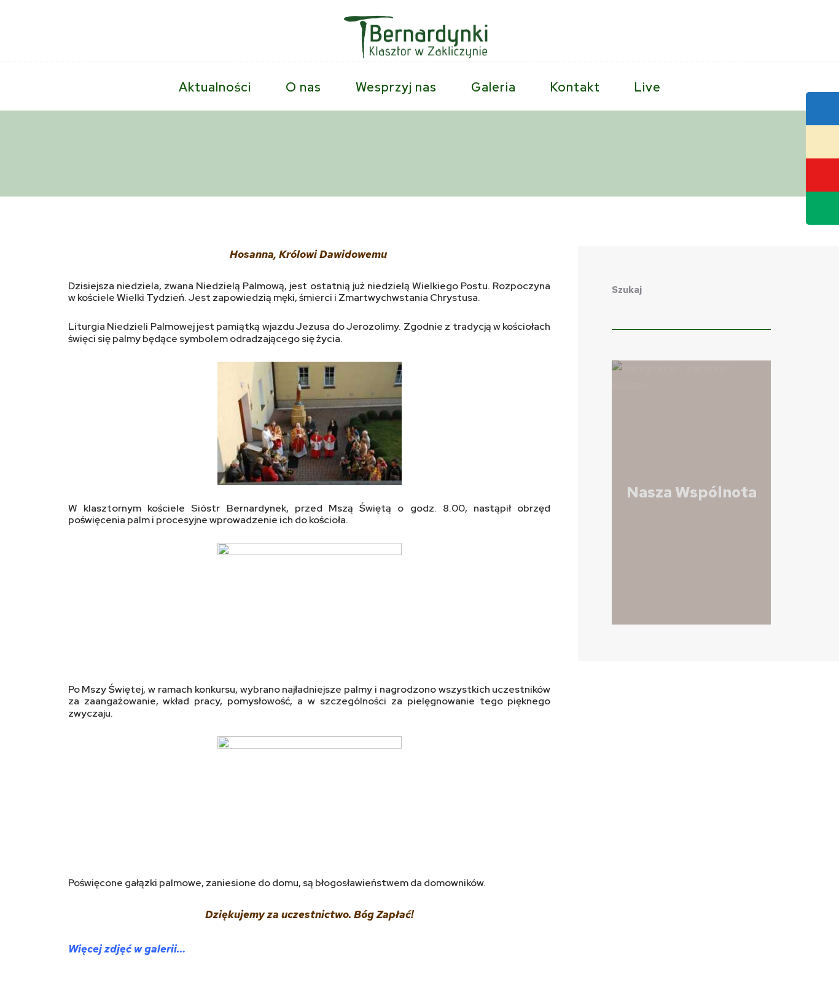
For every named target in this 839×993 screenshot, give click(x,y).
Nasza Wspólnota (691, 492)
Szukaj (627, 290)
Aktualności (111, 156)
